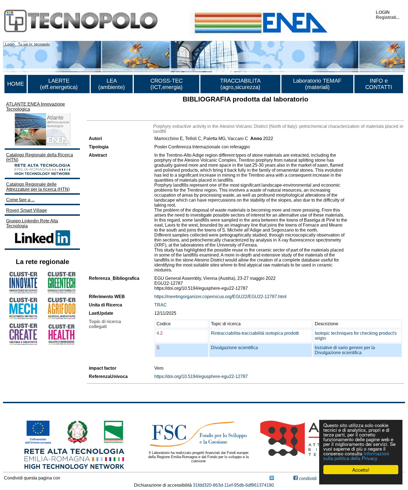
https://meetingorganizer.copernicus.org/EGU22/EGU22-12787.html (220, 296)
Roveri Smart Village (26, 210)
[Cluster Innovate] (23, 291)
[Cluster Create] (23, 343)
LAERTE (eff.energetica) (59, 84)
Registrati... (387, 17)
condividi (307, 478)
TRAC (160, 305)
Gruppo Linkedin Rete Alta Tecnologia (32, 223)
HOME (15, 84)
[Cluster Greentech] (61, 291)
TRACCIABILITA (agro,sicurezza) (240, 84)
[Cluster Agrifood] (61, 317)
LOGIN (383, 12)
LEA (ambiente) (111, 84)
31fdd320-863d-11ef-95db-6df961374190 (233, 485)
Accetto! (360, 469)
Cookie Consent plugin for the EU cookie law (361, 479)
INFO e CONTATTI (378, 84)
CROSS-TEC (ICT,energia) (166, 84)
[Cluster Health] (61, 343)
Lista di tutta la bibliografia (112, 115)
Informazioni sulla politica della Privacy (356, 455)
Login (10, 44)
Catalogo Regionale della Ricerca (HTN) (39, 157)
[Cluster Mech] (23, 317)
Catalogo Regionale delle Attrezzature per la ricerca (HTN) (38, 187)
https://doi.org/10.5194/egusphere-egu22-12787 (201, 376)
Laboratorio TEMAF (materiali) (317, 84)
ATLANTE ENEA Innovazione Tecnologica (35, 106)
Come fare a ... (20, 199)
